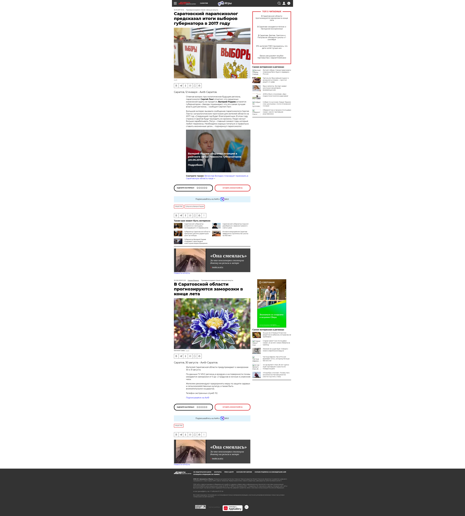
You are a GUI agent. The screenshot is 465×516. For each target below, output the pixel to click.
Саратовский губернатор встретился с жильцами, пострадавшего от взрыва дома (196, 226)
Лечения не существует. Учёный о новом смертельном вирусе (275, 350)
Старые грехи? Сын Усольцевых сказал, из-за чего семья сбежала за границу (276, 343)
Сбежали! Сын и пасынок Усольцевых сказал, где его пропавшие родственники (277, 112)
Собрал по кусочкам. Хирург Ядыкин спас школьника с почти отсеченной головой (277, 104)
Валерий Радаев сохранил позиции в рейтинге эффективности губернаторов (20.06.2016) (214, 156)
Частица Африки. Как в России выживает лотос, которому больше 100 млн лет (276, 359)
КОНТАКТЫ (217, 472)
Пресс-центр (229, 472)
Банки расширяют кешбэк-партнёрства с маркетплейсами (271, 57)
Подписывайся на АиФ (197, 398)
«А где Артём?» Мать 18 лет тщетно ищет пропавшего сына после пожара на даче (276, 367)
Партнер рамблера (214, 507)
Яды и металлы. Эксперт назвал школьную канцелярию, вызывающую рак (275, 88)
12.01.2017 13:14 (179, 10)
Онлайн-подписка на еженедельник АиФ (270, 472)
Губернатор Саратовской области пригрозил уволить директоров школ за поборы (197, 233)
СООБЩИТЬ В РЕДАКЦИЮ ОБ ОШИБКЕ (206, 474)
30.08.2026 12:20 (180, 280)
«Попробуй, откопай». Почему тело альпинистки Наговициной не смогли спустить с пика (276, 375)
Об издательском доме (202, 472)
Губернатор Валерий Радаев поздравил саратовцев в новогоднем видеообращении (195, 241)
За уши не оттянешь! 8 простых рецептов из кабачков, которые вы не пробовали (277, 335)
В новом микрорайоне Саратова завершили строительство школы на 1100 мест (235, 233)
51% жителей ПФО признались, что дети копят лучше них (271, 47)
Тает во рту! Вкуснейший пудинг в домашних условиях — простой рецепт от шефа (276, 80)
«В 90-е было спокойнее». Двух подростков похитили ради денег (275, 95)
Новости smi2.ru (182, 273)
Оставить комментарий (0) (233, 188)
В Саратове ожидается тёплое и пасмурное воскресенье (271, 28)
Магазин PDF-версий (244, 472)
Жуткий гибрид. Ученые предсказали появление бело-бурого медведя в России (277, 72)
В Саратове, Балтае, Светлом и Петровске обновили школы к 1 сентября (272, 37)
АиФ (175, 80)
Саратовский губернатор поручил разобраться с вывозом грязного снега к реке (236, 226)
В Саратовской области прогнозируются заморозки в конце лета (272, 18)
